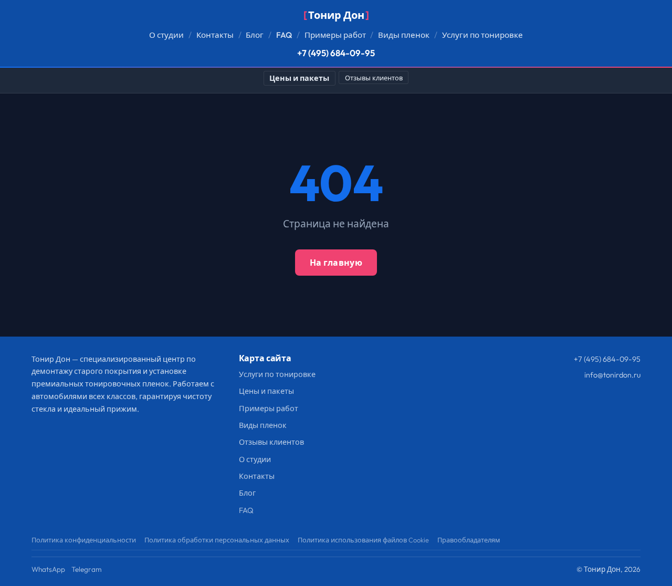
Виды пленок (403, 35)
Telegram (86, 569)
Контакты (215, 35)
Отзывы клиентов (374, 78)
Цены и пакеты (299, 78)
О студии (166, 35)
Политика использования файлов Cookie (363, 540)
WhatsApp (48, 569)
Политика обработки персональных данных (216, 540)
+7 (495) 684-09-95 (336, 52)
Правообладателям (468, 540)
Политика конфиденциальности (84, 540)
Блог (255, 35)
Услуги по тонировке (482, 35)
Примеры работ (335, 35)
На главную (336, 262)
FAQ (284, 35)
